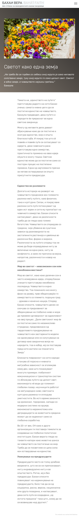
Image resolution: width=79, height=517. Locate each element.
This (56, 514)
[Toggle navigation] (75, 3)
